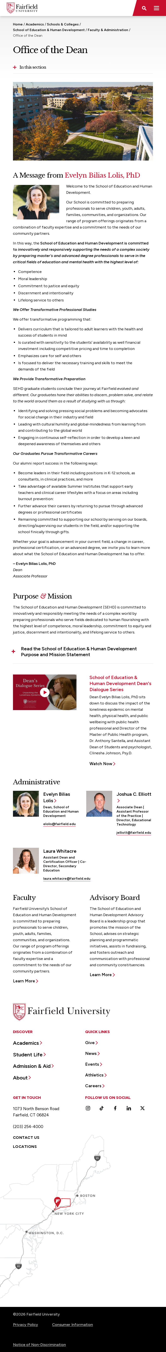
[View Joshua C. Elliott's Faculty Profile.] (99, 804)
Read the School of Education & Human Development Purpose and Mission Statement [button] (79, 651)
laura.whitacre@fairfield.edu (66, 878)
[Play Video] (44, 692)
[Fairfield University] (22, 8)
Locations (25, 1146)
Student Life (28, 1054)
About (20, 1078)
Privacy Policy (25, 1324)
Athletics (94, 1075)
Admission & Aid (32, 1066)
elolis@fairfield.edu (59, 824)
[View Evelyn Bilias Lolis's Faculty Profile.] (26, 804)
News (91, 1053)
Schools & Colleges (63, 24)
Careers (93, 1085)
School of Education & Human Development (49, 30)
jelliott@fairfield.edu (134, 832)
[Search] (144, 8)
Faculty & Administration (108, 30)
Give (90, 1042)
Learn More (24, 981)
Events (92, 1064)
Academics (35, 24)
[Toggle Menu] (156, 8)
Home (18, 24)
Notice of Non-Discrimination (39, 1344)
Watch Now (100, 763)
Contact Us (26, 1137)
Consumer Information (72, 1324)
